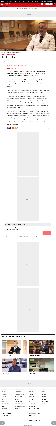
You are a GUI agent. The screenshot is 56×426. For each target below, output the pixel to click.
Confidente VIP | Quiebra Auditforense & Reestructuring (44, 1)
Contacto (31, 399)
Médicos (25, 65)
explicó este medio (15, 80)
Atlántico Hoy (19, 404)
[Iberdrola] (35, 9)
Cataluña (11, 65)
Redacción (10, 68)
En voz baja (4, 415)
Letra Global (18, 401)
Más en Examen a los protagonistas (14, 336)
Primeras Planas (6, 413)
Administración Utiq (34, 420)
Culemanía (18, 399)
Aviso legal (32, 397)
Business (3, 397)
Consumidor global (20, 406)
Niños (15, 65)
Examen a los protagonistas (8, 54)
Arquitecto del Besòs (17, 1)
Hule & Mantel (19, 408)
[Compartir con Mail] (16, 128)
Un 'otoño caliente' (9, 1)
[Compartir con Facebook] (8, 128)
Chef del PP (24, 1)
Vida (2, 399)
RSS (30, 401)
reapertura (24, 71)
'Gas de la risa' (30, 1)
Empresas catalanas (34, 411)
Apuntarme (47, 233)
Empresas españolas (34, 413)
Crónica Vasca (19, 397)
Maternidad (20, 65)
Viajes (3, 406)
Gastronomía (5, 411)
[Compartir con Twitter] (10, 128)
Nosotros (31, 394)
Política (3, 394)
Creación (4, 401)
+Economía (4, 408)
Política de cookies (34, 408)
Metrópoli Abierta (20, 394)
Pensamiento (5, 404)
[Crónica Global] (22, 4)
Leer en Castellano (4, 6)
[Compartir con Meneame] (13, 128)
